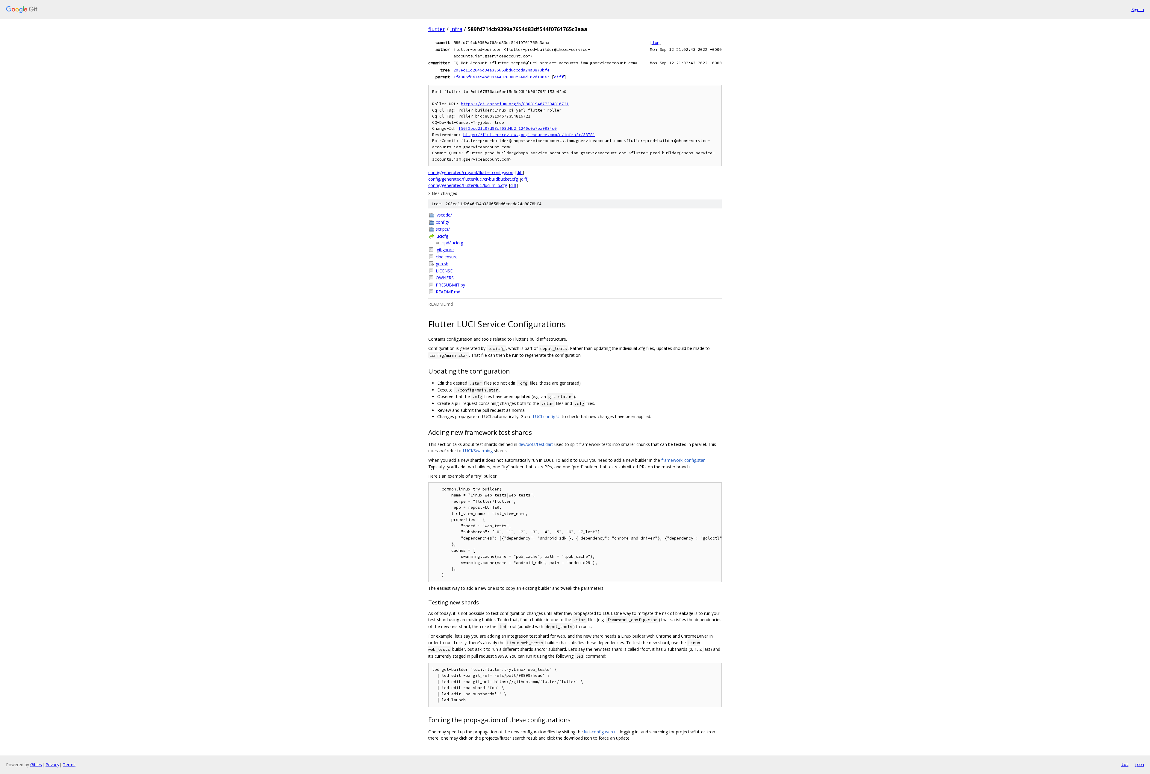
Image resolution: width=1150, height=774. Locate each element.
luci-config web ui (601, 732)
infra (456, 29)
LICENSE (444, 271)
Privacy (52, 764)
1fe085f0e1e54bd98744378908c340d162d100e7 (501, 77)
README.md (448, 292)
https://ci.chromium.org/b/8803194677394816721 (515, 103)
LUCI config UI (547, 416)
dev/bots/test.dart (535, 444)
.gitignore (445, 249)
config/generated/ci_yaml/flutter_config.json (470, 172)
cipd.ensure (447, 257)
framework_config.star (683, 460)
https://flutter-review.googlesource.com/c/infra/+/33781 (529, 134)
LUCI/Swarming (478, 450)
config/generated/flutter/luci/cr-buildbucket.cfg (473, 179)
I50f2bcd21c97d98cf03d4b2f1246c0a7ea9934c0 (508, 128)
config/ (442, 222)
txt (1124, 764)
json (1139, 764)
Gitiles (36, 764)
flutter (436, 29)
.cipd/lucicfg (452, 243)
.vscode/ (444, 215)
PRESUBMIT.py (450, 285)
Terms (69, 764)
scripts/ (443, 229)
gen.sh (442, 263)
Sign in (1137, 9)
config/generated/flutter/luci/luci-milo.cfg (467, 185)
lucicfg (442, 236)
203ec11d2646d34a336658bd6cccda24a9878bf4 (501, 70)
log (655, 42)
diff (559, 77)
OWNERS (445, 278)
